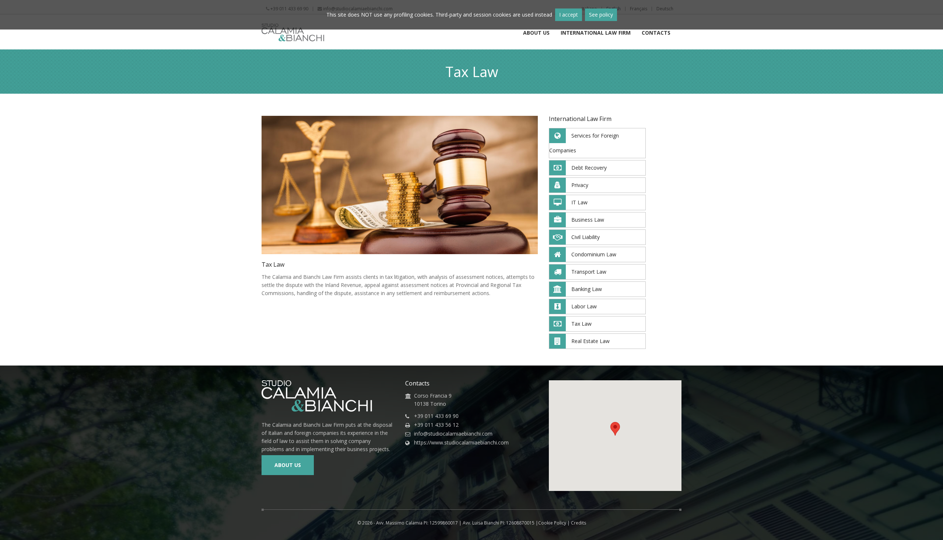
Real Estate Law (590, 341)
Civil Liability (585, 236)
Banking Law (586, 288)
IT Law (579, 202)
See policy (601, 14)
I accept (568, 14)
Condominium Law (593, 254)
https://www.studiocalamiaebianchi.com (461, 442)
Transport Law (588, 271)
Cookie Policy (552, 523)
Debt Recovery (589, 167)
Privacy (579, 184)
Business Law (587, 219)
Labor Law (584, 306)
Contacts (656, 33)
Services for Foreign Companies (584, 143)
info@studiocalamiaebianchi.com (453, 433)
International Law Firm (596, 33)
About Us (536, 33)
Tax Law (581, 323)
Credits (578, 523)
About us (287, 464)
